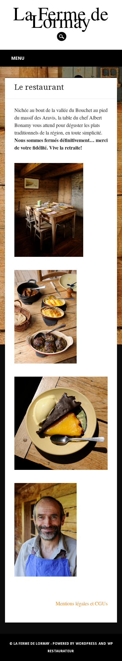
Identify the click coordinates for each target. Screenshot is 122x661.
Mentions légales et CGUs (82, 603)
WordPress (86, 644)
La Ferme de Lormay (61, 17)
